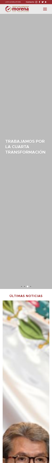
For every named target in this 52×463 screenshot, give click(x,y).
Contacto (30, 2)
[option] (26, 150)
